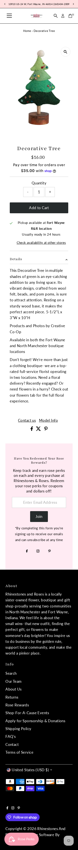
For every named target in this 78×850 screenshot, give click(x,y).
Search (11, 673)
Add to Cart (39, 207)
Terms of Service (19, 752)
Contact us (27, 420)
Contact (12, 744)
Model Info (48, 420)
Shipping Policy (18, 728)
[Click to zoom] (65, 52)
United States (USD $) (30, 770)
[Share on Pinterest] (46, 429)
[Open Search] (56, 16)
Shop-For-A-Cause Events (27, 713)
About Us (13, 689)
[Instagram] (38, 551)
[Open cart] (70, 16)
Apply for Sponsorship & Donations (35, 721)
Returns (11, 697)
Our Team (13, 681)
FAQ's (10, 736)
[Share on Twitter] (39, 429)
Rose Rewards (17, 705)
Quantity (39, 183)
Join (39, 516)
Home (27, 31)
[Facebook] (27, 551)
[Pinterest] (49, 551)
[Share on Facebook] (32, 429)
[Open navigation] (9, 15)
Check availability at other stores (41, 242)
